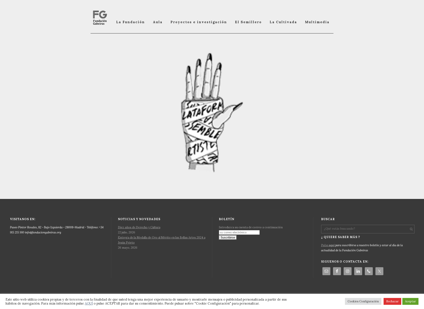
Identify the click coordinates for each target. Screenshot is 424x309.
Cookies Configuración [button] (363, 301)
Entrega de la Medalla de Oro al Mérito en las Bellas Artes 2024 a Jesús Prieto (161, 240)
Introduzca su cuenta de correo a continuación (251, 227)
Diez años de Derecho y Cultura (139, 227)
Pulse (328, 245)
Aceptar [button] (410, 301)
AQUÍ (89, 303)
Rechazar (392, 301)
